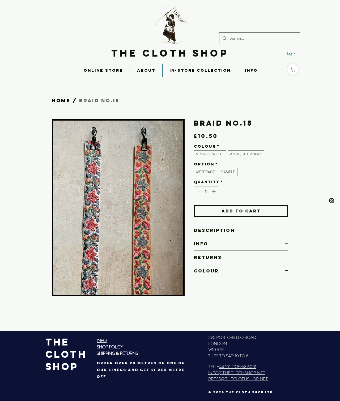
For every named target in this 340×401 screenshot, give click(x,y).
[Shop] (292, 69)
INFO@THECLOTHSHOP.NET (236, 373)
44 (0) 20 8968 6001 (237, 367)
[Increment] (214, 191)
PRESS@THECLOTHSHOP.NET (238, 379)
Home (61, 100)
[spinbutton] (206, 191)
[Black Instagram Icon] (332, 201)
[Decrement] (198, 191)
